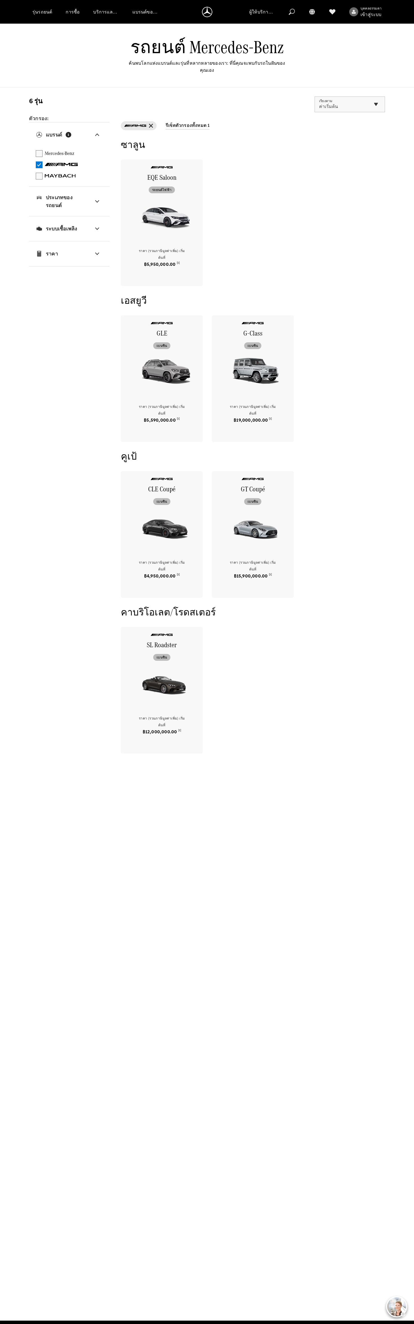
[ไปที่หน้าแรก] (207, 11)
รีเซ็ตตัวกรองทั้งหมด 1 (188, 125)
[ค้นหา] (291, 11)
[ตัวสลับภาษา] (312, 11)
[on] (139, 125)
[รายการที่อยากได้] (332, 11)
